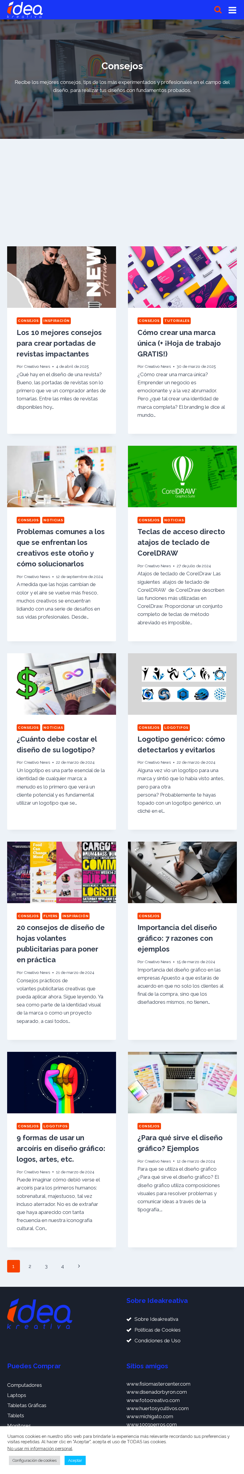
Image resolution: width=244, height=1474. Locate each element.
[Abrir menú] (232, 10)
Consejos (28, 321)
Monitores (19, 1426)
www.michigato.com (149, 1416)
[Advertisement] (122, 190)
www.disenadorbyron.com (156, 1392)
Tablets (15, 1415)
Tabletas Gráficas (26, 1405)
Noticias (53, 520)
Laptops (16, 1395)
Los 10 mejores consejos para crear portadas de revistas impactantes (59, 343)
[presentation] (61, 277)
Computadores (24, 1385)
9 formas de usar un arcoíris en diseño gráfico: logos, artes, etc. (61, 1148)
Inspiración (56, 321)
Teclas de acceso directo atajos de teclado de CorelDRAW (181, 542)
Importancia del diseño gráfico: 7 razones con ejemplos (177, 938)
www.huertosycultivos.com (157, 1408)
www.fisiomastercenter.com (158, 1384)
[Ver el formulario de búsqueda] (218, 10)
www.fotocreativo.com (153, 1400)
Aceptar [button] (75, 1460)
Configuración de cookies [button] (34, 1460)
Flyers (50, 916)
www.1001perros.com (151, 1424)
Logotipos (176, 728)
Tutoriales (177, 321)
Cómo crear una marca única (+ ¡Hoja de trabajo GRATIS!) (179, 343)
